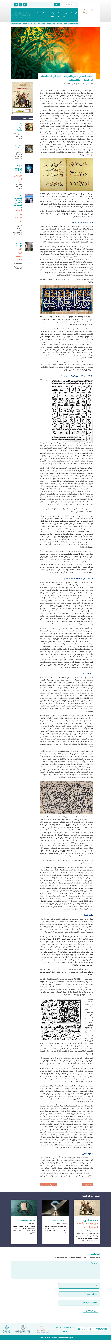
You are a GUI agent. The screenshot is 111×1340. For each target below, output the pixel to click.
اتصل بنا (51, 16)
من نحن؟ (64, 1331)
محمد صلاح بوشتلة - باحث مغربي (18, 154)
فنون (19, 23)
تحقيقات (49, 23)
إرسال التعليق (90, 1310)
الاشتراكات (61, 16)
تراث (39, 23)
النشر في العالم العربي (27, 1220)
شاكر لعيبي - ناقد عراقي (85, 84)
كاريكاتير (14, 23)
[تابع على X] (20, 4)
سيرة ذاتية (59, 23)
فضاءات (25, 23)
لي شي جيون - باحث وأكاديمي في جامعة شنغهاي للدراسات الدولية (17, 228)
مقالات (51, 13)
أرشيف (83, 1329)
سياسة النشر (68, 1327)
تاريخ (35, 23)
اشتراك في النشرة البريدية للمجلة (101, 1329)
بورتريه (30, 23)
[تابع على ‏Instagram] (16, 4)
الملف (59, 13)
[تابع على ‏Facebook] (25, 4)
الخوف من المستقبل (59, 1220)
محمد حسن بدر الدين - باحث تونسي (18, 265)
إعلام (53, 23)
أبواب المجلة (41, 13)
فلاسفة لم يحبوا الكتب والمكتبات (18, 148)
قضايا (65, 23)
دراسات (70, 23)
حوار (66, 13)
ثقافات (43, 23)
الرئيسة (74, 13)
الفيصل (96, 1231)
